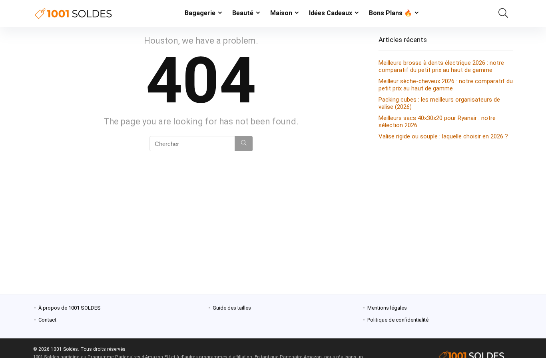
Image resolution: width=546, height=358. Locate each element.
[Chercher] (244, 143)
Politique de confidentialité (397, 320)
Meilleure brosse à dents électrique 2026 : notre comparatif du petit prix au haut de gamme (441, 66)
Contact (47, 320)
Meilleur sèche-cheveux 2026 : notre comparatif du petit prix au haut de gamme (446, 85)
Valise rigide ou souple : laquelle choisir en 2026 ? (443, 136)
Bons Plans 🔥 (390, 13)
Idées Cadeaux (330, 13)
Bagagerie (200, 13)
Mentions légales (387, 308)
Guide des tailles (232, 308)
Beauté (242, 13)
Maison (281, 13)
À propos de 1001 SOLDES (69, 308)
